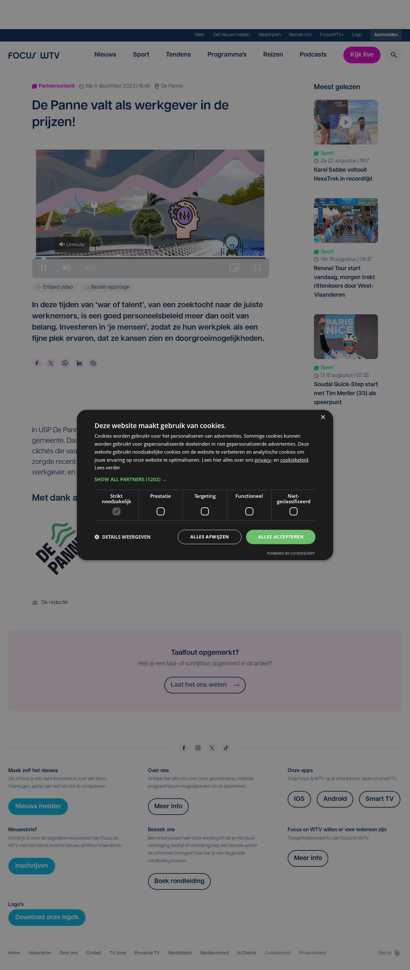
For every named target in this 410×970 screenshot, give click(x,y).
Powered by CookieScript (291, 553)
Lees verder (107, 467)
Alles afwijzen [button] (209, 537)
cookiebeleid (294, 460)
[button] (205, 479)
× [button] (322, 417)
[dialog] (205, 485)
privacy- (263, 460)
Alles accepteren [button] (280, 537)
